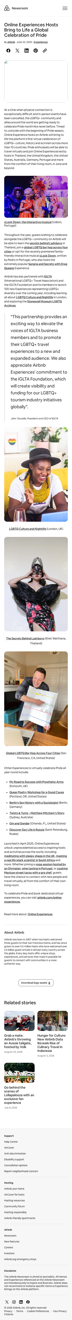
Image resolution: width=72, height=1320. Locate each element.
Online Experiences (40, 914)
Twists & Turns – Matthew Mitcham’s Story (36, 813)
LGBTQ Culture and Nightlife (34, 297)
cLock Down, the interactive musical (28, 222)
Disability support (14, 1159)
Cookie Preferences (38, 1311)
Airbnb (11, 42)
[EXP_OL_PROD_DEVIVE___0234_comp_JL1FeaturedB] (36, 81)
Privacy (8, 1311)
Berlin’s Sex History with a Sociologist (33, 803)
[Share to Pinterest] (35, 50)
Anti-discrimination (15, 1153)
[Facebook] (28, 1302)
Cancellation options (15, 1165)
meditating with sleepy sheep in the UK (29, 856)
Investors (9, 1253)
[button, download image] (60, 67)
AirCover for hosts (14, 1194)
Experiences (41, 42)
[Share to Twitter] (17, 50)
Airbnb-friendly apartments (19, 1218)
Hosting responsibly (15, 1212)
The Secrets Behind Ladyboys (25, 638)
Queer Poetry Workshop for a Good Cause (36, 792)
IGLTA (48, 276)
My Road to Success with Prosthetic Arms (36, 782)
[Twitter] (7, 1302)
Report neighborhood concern (21, 1171)
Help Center (11, 1141)
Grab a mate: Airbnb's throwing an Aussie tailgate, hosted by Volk (17, 1041)
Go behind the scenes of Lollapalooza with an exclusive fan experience (19, 1095)
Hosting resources (14, 1200)
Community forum (14, 1206)
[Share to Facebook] (8, 50)
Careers (8, 1247)
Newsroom (20, 8)
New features (11, 1241)
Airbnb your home (14, 1188)
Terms (19, 1311)
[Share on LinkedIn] (26, 50)
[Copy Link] (45, 50)
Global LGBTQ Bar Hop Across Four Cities (33, 753)
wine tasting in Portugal (37, 868)
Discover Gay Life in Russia (26, 830)
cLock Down (47, 256)
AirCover (9, 1147)
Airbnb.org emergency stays (20, 1259)
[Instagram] (14, 1302)
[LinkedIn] (21, 1302)
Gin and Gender (19, 823)
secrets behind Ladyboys (46, 243)
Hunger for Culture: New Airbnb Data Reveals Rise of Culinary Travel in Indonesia (51, 1043)
